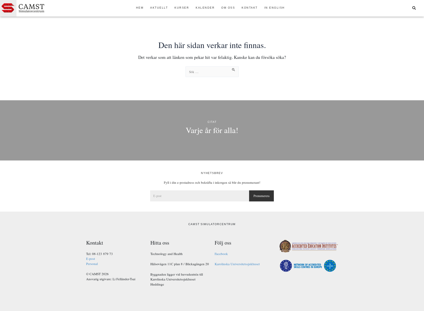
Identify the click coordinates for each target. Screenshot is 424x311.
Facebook (221, 253)
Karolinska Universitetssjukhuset (237, 264)
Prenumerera (261, 196)
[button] (414, 8)
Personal (92, 263)
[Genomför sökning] (233, 68)
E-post (90, 258)
